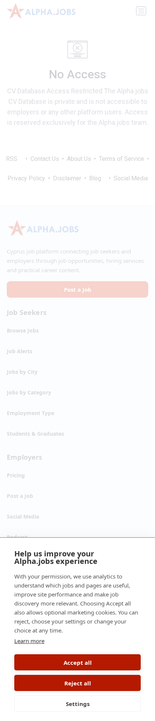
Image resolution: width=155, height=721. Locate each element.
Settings (78, 704)
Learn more (29, 641)
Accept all (78, 662)
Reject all (77, 683)
